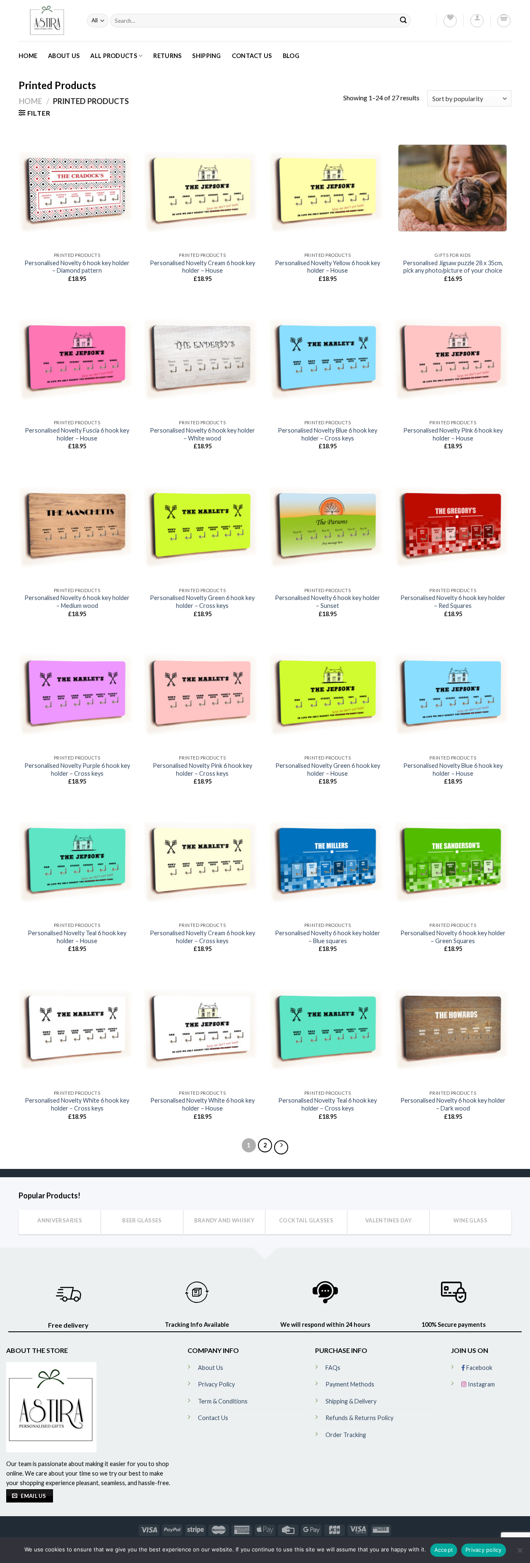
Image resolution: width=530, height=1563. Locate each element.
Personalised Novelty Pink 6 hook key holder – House (453, 434)
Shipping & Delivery (350, 1401)
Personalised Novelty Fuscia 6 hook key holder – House (77, 434)
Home (28, 55)
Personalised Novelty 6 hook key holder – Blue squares (327, 936)
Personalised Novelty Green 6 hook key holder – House (327, 769)
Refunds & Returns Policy (359, 1417)
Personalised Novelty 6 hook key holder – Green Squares (453, 936)
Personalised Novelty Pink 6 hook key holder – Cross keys (202, 769)
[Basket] (504, 20)
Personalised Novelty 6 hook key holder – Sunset (327, 601)
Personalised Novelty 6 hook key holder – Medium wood (77, 601)
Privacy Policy (216, 1384)
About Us (64, 55)
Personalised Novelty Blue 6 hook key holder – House (453, 769)
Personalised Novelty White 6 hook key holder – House (202, 1104)
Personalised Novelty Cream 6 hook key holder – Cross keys (202, 936)
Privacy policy (483, 1549)
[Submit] (403, 20)
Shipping (206, 55)
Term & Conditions (223, 1401)
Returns (167, 55)
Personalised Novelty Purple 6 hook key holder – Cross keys (77, 769)
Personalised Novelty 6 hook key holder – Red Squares (453, 601)
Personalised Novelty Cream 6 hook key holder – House (202, 266)
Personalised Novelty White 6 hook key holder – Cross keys (77, 1104)
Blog (291, 55)
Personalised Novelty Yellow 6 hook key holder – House (327, 266)
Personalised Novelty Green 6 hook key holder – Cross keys (202, 601)
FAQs (332, 1367)
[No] (520, 1552)
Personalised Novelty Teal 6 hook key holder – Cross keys (327, 1104)
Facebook (478, 1367)
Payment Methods (349, 1384)
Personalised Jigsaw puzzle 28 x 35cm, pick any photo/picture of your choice (453, 266)
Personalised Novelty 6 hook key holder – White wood (202, 434)
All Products (113, 55)
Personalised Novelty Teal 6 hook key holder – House (77, 936)
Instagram (481, 1384)
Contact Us (252, 55)
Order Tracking (345, 1434)
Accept (443, 1549)
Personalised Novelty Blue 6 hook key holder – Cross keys (327, 434)
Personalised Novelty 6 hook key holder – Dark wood (453, 1104)
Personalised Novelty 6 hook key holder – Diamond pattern (77, 266)
